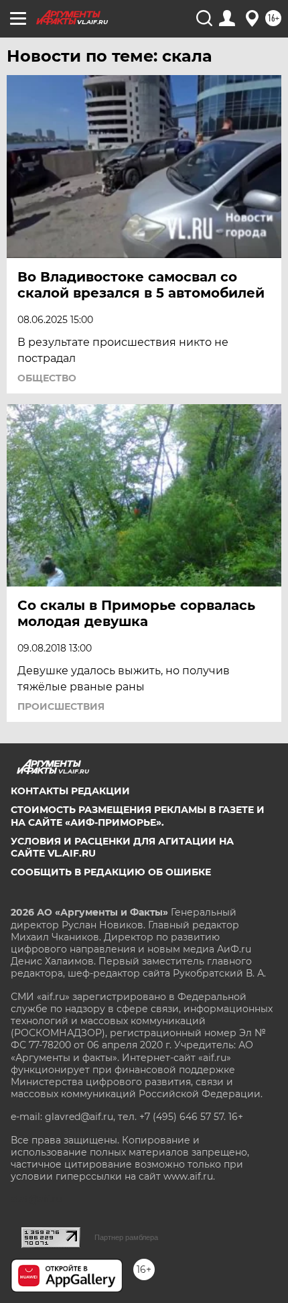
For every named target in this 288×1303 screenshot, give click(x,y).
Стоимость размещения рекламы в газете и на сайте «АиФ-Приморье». (138, 816)
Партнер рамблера (126, 1237)
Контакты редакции (70, 791)
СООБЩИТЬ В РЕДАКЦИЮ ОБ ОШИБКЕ (111, 872)
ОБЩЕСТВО (46, 378)
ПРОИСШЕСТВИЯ (60, 706)
